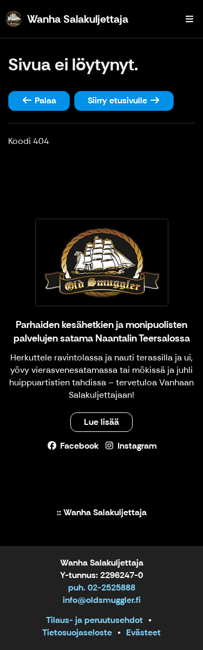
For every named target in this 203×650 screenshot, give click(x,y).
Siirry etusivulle (118, 100)
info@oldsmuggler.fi (102, 600)
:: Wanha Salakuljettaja (102, 513)
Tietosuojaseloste (77, 632)
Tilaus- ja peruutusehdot (94, 620)
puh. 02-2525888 (101, 587)
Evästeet (143, 632)
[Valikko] (189, 19)
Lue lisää (101, 422)
